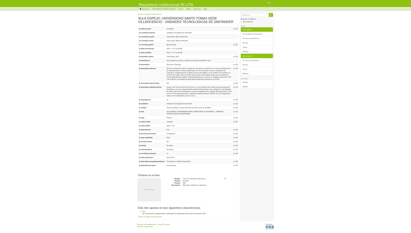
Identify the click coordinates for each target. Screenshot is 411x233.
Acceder (245, 82)
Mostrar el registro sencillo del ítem (150, 14)
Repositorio (146, 9)
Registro (245, 86)
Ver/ (225, 179)
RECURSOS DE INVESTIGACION (164, 9)
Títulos (245, 47)
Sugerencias (148, 226)
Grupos (180, 9)
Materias (245, 51)
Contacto (140, 226)
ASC (205, 9)
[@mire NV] (270, 227)
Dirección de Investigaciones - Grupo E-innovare (153, 224)
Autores (245, 43)
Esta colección (248, 21)
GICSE (188, 9)
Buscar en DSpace (249, 19)
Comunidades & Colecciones (252, 34)
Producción (197, 9)
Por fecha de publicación (251, 38)
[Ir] (271, 15)
